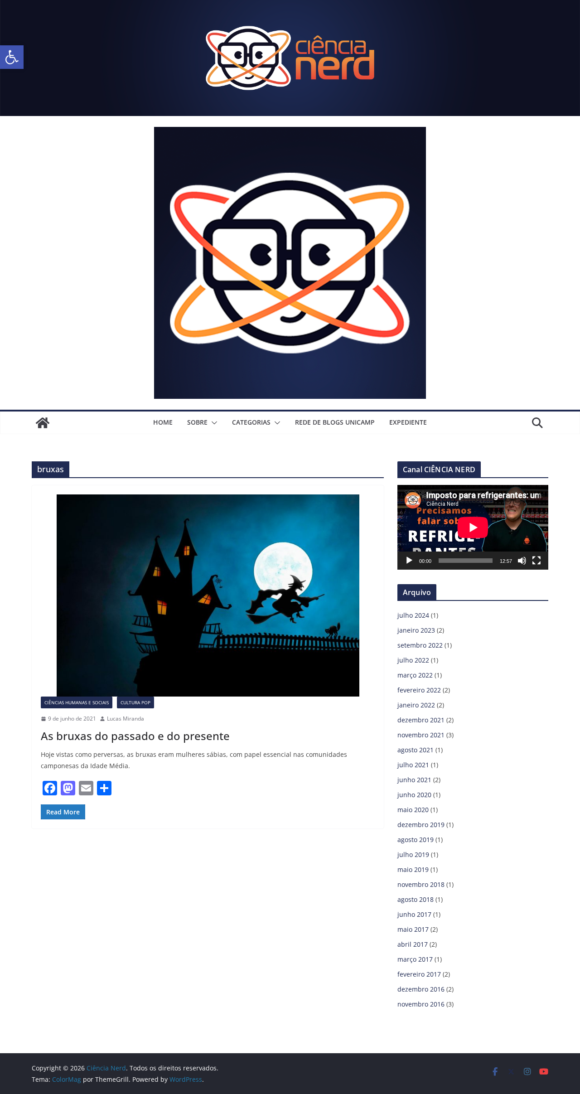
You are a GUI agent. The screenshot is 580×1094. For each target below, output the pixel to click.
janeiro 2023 (416, 630)
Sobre (197, 422)
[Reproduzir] (409, 560)
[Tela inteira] (536, 560)
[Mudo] (522, 560)
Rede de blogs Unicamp (335, 422)
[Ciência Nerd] (290, 6)
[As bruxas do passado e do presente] (208, 595)
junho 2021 (414, 779)
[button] (12, 57)
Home (163, 422)
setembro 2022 (420, 645)
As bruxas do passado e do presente (135, 735)
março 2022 (415, 675)
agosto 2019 (415, 839)
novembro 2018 (421, 884)
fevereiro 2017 (419, 974)
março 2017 (415, 959)
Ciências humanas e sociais (76, 702)
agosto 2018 (415, 899)
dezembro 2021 (421, 720)
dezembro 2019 (421, 824)
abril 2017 (412, 944)
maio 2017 (413, 929)
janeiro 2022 (416, 705)
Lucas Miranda (125, 718)
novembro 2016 (421, 1004)
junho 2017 (414, 914)
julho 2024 (413, 615)
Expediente (408, 422)
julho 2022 (413, 660)
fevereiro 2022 (419, 690)
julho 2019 (413, 854)
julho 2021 (413, 764)
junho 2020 (414, 794)
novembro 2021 (421, 735)
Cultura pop (135, 702)
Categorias (251, 422)
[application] (472, 527)
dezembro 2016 (421, 989)
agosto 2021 (415, 749)
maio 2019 (413, 869)
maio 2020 (413, 809)
